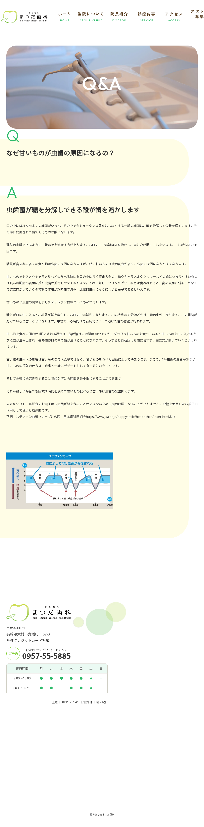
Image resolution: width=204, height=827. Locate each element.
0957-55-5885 (46, 656)
